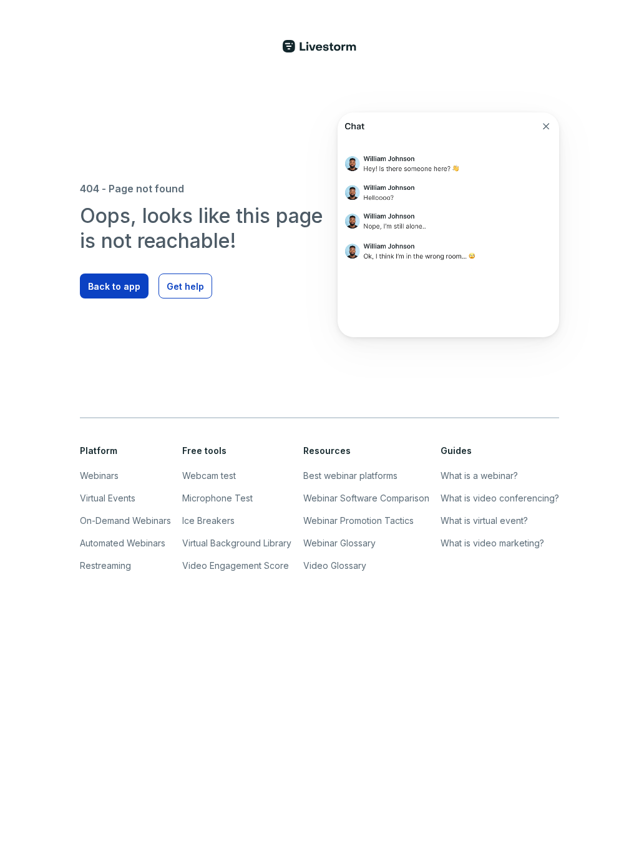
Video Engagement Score (235, 565)
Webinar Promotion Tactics (358, 520)
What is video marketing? (492, 543)
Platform (98, 450)
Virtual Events (107, 498)
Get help (185, 286)
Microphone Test (217, 498)
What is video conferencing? (500, 498)
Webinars (99, 475)
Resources (327, 450)
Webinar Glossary (339, 543)
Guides (456, 450)
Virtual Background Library (236, 543)
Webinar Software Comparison (366, 498)
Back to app (114, 286)
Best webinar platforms (350, 475)
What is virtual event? (484, 520)
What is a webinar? (479, 475)
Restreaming (105, 565)
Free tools (204, 450)
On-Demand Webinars (125, 520)
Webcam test (209, 475)
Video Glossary (334, 565)
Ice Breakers (208, 520)
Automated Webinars (122, 543)
